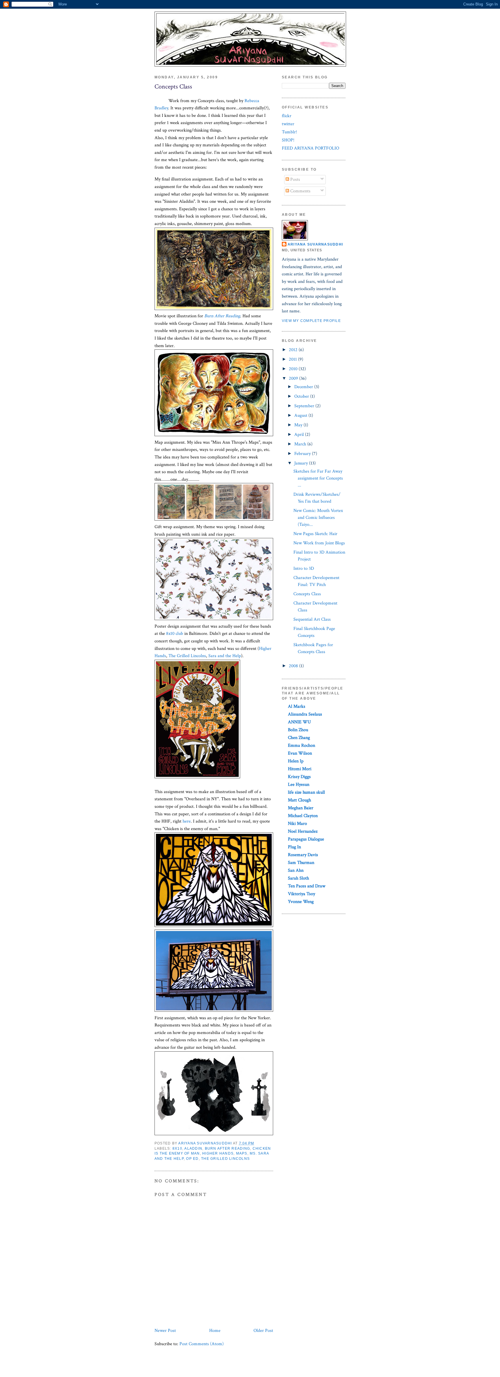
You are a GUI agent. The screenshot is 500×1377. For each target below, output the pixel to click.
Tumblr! (289, 132)
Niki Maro (297, 824)
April (299, 435)
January (301, 463)
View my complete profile (311, 321)
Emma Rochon (301, 745)
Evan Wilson (300, 753)
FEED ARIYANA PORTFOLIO (310, 148)
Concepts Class (307, 594)
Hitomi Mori (299, 769)
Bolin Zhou (298, 730)
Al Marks (296, 706)
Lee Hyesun (298, 784)
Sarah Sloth (298, 878)
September (304, 406)
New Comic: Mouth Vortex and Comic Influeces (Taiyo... (318, 518)
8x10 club (174, 634)
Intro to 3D (303, 568)
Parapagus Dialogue (306, 839)
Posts (294, 179)
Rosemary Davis (303, 855)
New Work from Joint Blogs (319, 543)
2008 (294, 666)
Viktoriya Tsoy (301, 894)
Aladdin (193, 1148)
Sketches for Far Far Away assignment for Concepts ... (318, 478)
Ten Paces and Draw (306, 886)
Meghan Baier (300, 808)
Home (214, 1331)
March (300, 444)
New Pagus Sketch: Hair (315, 534)
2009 (294, 378)
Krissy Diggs (299, 777)
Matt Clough (299, 800)
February (303, 454)
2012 (294, 350)
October (302, 396)
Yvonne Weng (301, 902)
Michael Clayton (303, 816)
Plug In (294, 847)
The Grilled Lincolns (187, 656)
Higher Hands (218, 1153)
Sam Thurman (301, 863)
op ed (192, 1159)
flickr (286, 116)
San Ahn (296, 870)
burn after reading (227, 1148)
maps (241, 1153)
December (304, 387)
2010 (294, 369)
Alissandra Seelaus (305, 714)
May (299, 425)
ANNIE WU (299, 722)
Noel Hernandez (302, 831)
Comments (299, 191)
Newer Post (165, 1331)
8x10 (177, 1148)
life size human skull (306, 792)
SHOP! (288, 140)
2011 (293, 359)
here (187, 821)
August (301, 415)
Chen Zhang (299, 738)
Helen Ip (296, 761)
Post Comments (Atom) (201, 1344)
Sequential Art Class (312, 619)
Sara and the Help (224, 656)
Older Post (263, 1331)
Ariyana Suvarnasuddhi (315, 244)
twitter (288, 124)
